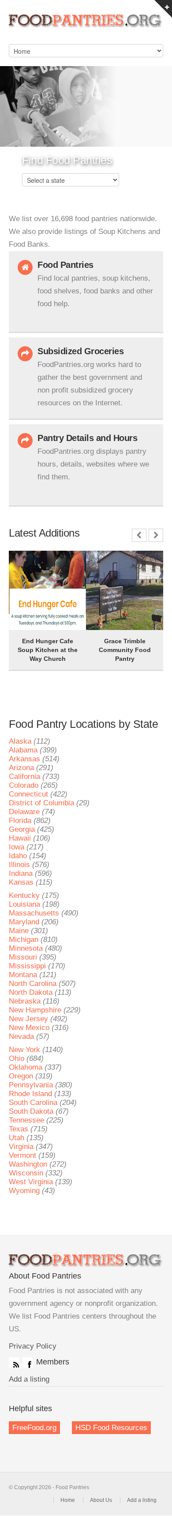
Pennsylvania (31, 1085)
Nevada (21, 1036)
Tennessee (26, 1120)
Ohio (16, 1058)
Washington (28, 1164)
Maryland (24, 922)
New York (24, 1049)
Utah (16, 1138)
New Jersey (28, 1019)
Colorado (23, 785)
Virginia (21, 1146)
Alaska (20, 741)
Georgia (22, 829)
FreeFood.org (34, 1427)
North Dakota (30, 992)
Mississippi (27, 966)
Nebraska (25, 1001)
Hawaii (20, 838)
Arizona (21, 768)
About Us (101, 1500)
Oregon (21, 1076)
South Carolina (33, 1102)
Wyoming (24, 1190)
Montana (23, 975)
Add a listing (29, 1379)
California (24, 776)
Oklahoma (25, 1067)
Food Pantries (86, 26)
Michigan (23, 939)
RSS (14, 1362)
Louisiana (24, 904)
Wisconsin (26, 1173)
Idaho (18, 856)
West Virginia (31, 1182)
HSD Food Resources (111, 1427)
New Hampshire (35, 1010)
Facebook (27, 1362)
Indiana (21, 873)
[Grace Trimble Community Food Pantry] (108, 563)
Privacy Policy (32, 1346)
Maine (19, 931)
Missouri (23, 957)
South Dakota (31, 1111)
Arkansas (24, 759)
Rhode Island (30, 1094)
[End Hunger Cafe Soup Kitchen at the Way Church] (31, 563)
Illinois (19, 864)
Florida (20, 820)
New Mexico (29, 1027)
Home (67, 1500)
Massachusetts (34, 913)
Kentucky (24, 895)
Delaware (24, 812)
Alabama (23, 750)
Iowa (16, 847)
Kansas (21, 882)
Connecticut (28, 794)
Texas (18, 1129)
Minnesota (26, 948)
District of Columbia (41, 803)
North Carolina (32, 983)
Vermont (22, 1155)
